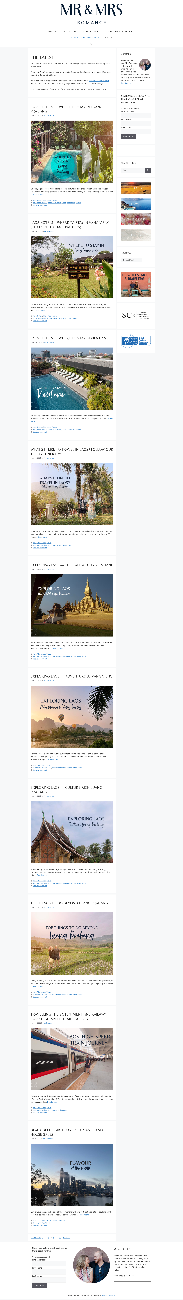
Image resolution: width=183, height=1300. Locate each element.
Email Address (128, 111)
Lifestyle (36, 1220)
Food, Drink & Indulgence (119, 31)
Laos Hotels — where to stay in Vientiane (69, 338)
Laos (64, 203)
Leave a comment (40, 205)
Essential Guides (91, 31)
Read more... (126, 83)
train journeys (61, 1110)
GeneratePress (108, 1295)
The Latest (47, 200)
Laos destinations (63, 656)
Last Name (126, 127)
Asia (34, 200)
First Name (126, 119)
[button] (91, 44)
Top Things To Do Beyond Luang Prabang (69, 903)
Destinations (69, 31)
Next (66, 1238)
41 (60, 1238)
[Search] (148, 170)
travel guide (66, 545)
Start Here (53, 31)
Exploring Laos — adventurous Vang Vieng (71, 676)
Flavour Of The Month (99, 81)
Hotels (39, 200)
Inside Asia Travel (54, 203)
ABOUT (106, 37)
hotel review (42, 203)
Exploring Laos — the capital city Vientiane (72, 565)
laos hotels (71, 203)
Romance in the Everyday (83, 37)
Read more (37, 194)
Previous (36, 1238)
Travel (54, 200)
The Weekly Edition (57, 1220)
